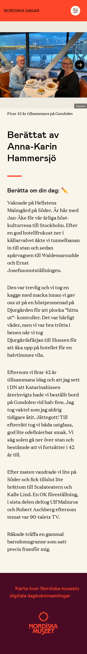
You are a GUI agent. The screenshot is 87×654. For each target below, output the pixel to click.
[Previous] (7, 65)
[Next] (80, 65)
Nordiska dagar (21, 10)
